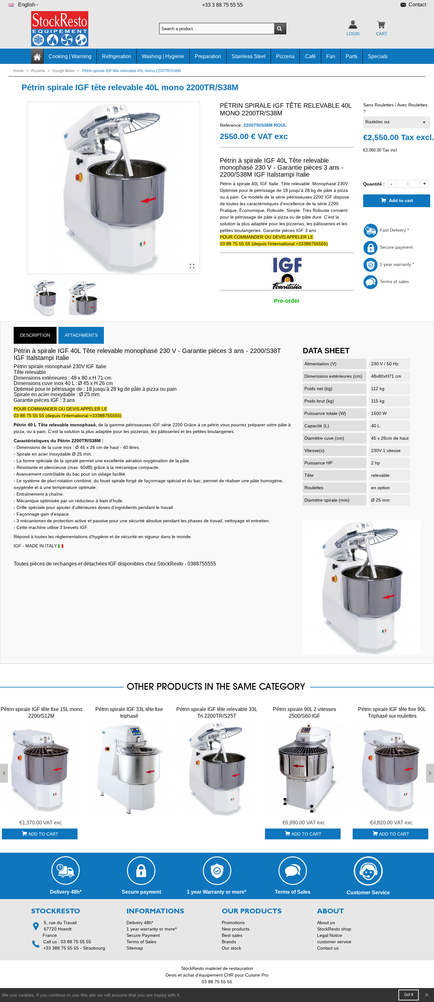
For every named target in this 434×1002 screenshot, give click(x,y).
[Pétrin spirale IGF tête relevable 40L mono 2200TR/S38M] (192, 266)
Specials (378, 56)
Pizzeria (285, 56)
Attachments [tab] (81, 335)
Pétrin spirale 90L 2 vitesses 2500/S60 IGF (304, 713)
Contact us (328, 948)
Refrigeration (116, 56)
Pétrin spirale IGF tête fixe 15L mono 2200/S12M (41, 713)
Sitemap (134, 948)
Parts (351, 56)
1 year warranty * (396, 264)
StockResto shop (334, 928)
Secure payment (395, 247)
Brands (229, 941)
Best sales (232, 935)
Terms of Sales (141, 941)
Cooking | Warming (70, 56)
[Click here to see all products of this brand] (287, 273)
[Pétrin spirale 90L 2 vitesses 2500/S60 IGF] (304, 768)
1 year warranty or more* (151, 928)
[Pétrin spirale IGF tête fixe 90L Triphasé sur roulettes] (392, 768)
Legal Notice (329, 935)
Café (310, 56)
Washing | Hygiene (163, 56)
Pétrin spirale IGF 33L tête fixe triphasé (129, 713)
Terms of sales (393, 281)
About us (326, 922)
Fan (330, 56)
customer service (334, 941)
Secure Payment (143, 935)
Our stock (231, 948)
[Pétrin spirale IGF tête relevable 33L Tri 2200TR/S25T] (216, 768)
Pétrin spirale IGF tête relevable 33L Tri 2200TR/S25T (216, 713)
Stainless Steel (249, 56)
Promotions (233, 922)
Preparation (208, 56)
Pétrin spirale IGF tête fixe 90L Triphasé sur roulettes (392, 713)
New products (235, 928)
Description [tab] (35, 335)
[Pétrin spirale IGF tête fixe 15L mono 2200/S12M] (41, 768)
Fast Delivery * (393, 230)
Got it (408, 994)
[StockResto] (66, 28)
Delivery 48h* (139, 922)
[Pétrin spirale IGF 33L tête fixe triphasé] (129, 768)
